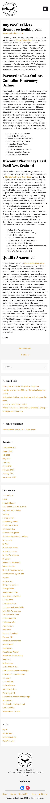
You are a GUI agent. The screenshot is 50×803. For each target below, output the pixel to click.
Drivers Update (9, 566)
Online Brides (8, 663)
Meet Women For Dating (13, 656)
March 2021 (7, 466)
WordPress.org (8, 741)
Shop (34, 794)
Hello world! (31, 429)
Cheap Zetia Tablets (24, 40)
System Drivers (9, 685)
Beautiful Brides (9, 503)
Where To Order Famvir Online (15, 404)
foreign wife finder (10, 592)
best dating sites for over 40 (14, 507)
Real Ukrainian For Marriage (14, 674)
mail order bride (9, 618)
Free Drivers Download (12, 596)
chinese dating (9, 529)
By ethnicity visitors (10, 522)
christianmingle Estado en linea (15, 536)
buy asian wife (8, 518)
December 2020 (9, 477)
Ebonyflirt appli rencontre (13, 570)
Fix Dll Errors (7, 581)
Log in (5, 730)
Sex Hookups (8, 682)
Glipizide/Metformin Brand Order (18, 177)
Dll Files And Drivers (10, 548)
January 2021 (8, 474)
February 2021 (8, 470)
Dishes (13, 794)
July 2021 (6, 455)
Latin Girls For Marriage (12, 611)
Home (5, 794)
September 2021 (9, 448)
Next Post (25, 355)
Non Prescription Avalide (34, 263)
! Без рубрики (8, 496)
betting (6, 514)
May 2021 (6, 459)
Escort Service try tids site (13, 574)
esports (6, 577)
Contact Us (23, 794)
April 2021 (6, 462)
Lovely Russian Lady (11, 615)
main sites (7, 630)
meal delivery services (12, 641)
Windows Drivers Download (14, 704)
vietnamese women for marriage (16, 697)
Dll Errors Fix (7, 540)
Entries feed (7, 733)
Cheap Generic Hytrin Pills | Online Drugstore (21, 386)
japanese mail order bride (13, 607)
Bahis (5, 499)
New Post (6, 659)
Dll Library (6, 559)
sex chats (6, 678)
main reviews (8, 626)
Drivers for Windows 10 (12, 563)
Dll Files (5, 544)
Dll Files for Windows (11, 555)
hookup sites (8, 600)
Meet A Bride (8, 644)
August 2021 (7, 451)
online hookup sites (10, 667)
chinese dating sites (11, 533)
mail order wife (9, 622)
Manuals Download (10, 633)
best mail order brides (12, 510)
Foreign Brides (8, 589)
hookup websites (10, 603)
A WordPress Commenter (13, 429)
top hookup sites (9, 689)
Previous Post (25, 348)
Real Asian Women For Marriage (16, 670)
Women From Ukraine (11, 711)
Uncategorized (9, 33)
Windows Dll (7, 700)
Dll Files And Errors (10, 551)
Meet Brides (7, 648)
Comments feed (9, 737)
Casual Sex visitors (10, 525)
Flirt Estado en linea (11, 585)
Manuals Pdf (7, 637)
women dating (8, 708)
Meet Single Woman (11, 652)
